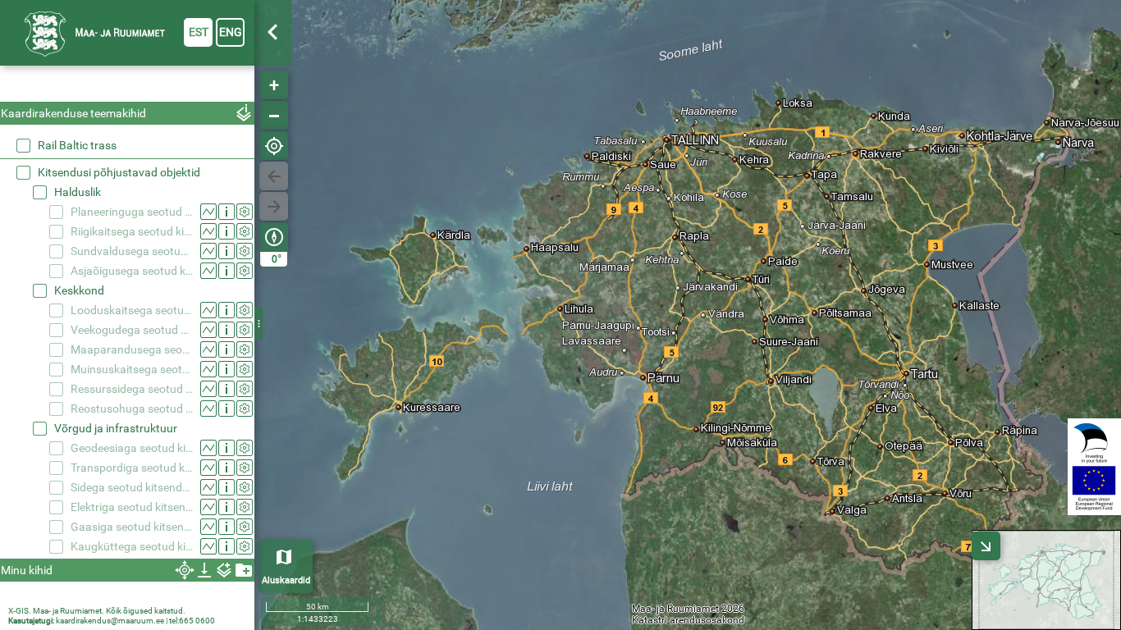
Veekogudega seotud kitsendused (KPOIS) (132, 329)
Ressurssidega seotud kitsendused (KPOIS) (132, 388)
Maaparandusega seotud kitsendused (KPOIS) (132, 349)
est (198, 32)
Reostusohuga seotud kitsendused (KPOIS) (132, 408)
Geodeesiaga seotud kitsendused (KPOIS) (132, 447)
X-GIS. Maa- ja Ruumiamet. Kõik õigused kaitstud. (96, 610)
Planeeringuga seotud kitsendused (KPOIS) (132, 211)
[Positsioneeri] (273, 145)
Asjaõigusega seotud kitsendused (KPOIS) (132, 270)
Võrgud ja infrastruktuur (115, 428)
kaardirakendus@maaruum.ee (110, 620)
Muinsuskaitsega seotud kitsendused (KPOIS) (132, 369)
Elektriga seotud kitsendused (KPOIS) (132, 507)
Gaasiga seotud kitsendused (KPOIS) (132, 526)
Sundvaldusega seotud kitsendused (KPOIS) (132, 251)
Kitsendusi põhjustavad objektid (119, 172)
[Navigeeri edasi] (273, 206)
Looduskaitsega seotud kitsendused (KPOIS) (132, 310)
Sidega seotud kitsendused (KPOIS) (132, 487)
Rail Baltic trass (77, 145)
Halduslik (77, 192)
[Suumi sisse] (273, 85)
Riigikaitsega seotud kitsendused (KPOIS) (132, 231)
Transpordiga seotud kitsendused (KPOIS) (132, 467)
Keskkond (79, 290)
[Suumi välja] (273, 115)
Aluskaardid (286, 580)
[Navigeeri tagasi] (273, 176)
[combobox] (127, 86)
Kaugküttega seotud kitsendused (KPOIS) (132, 546)
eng (230, 32)
